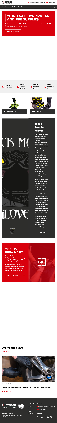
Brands (9, 7)
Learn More (42, 233)
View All (5, 352)
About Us (4, 7)
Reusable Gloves (10, 112)
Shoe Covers (36, 112)
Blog (19, 7)
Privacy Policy (31, 413)
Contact (23, 7)
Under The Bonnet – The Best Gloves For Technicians (26, 387)
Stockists (14, 7)
